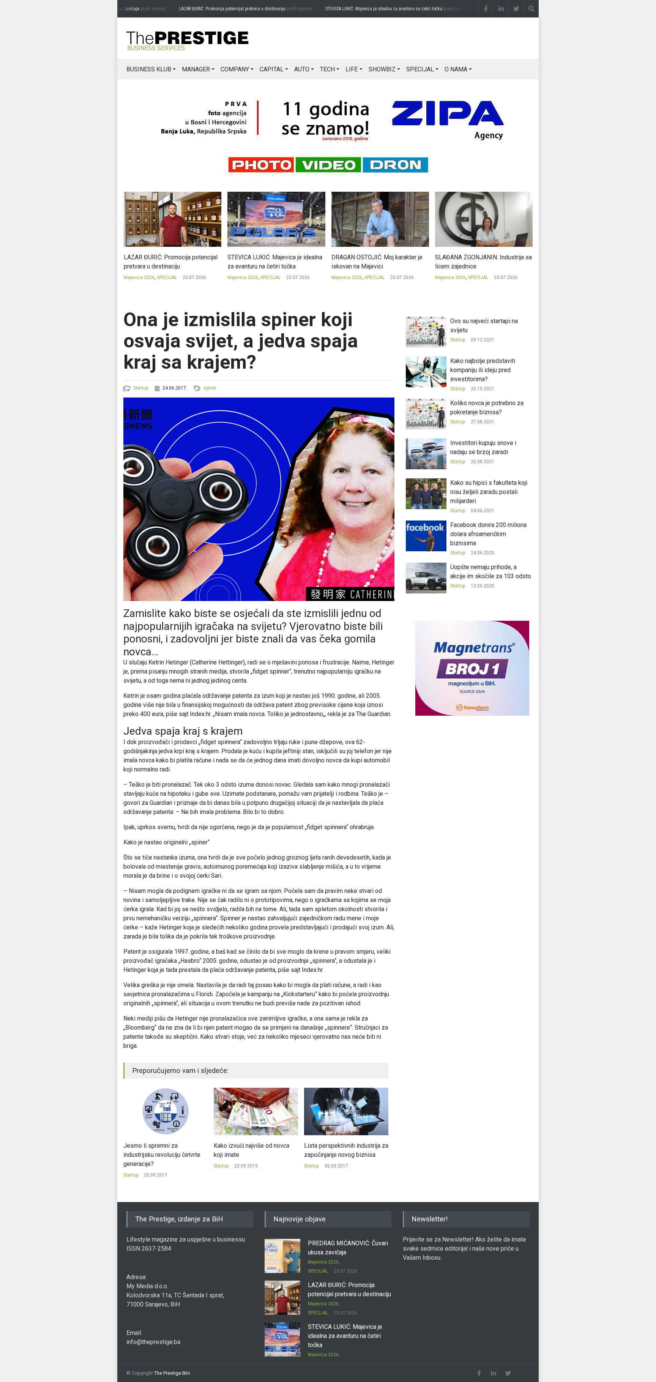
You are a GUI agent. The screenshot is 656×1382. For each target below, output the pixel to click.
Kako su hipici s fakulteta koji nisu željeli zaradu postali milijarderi (488, 492)
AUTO (301, 69)
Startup (140, 388)
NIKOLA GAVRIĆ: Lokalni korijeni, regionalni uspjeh (478, 262)
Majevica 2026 (138, 277)
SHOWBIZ (382, 69)
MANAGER (196, 69)
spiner (209, 388)
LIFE (351, 69)
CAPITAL (272, 69)
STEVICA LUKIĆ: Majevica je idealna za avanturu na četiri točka (381, 8)
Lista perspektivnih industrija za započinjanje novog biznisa (256, 1150)
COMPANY (235, 69)
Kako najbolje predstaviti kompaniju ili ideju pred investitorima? (482, 370)
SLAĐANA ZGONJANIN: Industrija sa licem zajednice (379, 262)
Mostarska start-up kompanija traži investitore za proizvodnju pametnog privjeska (345, 1154)
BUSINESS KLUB (148, 69)
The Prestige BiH (172, 1373)
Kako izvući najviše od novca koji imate (161, 1150)
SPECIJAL (420, 69)
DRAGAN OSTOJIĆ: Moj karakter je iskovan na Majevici (273, 262)
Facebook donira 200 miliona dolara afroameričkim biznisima (488, 534)
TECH (327, 69)
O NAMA (456, 69)
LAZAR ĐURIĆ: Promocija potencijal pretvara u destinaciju (230, 8)
